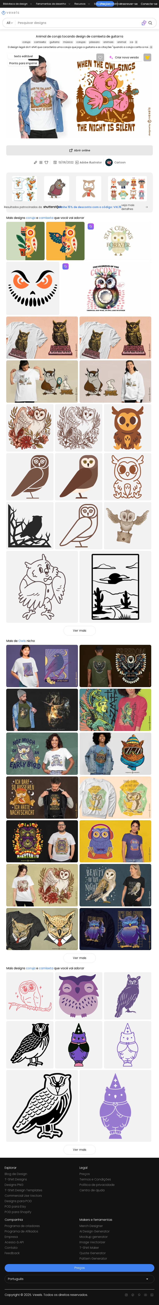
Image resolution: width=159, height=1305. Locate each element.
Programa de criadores (22, 1226)
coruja (26, 42)
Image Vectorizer (92, 1242)
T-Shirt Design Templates (23, 1190)
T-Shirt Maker (89, 1247)
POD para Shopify (18, 1212)
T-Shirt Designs (16, 1179)
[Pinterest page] (139, 1294)
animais (108, 42)
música (68, 42)
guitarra (54, 42)
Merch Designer (91, 1226)
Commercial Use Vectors (23, 1195)
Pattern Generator (93, 1258)
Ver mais (79, 630)
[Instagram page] (126, 1294)
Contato (11, 1247)
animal (121, 42)
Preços (85, 1174)
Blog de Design (16, 1174)
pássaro (94, 42)
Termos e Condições (95, 1179)
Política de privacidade (97, 1185)
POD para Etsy (15, 1206)
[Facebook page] (132, 1294)
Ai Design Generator (95, 1231)
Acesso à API (14, 1242)
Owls (22, 641)
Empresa (11, 1237)
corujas (81, 42)
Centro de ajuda (92, 1190)
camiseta (40, 42)
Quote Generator (93, 1253)
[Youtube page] (145, 1294)
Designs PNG (14, 1185)
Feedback (12, 1253)
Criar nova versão (127, 57)
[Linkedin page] (151, 1294)
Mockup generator (94, 1237)
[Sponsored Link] (24, 188)
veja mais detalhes (127, 207)
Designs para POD (18, 1201)
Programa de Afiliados (21, 1231)
